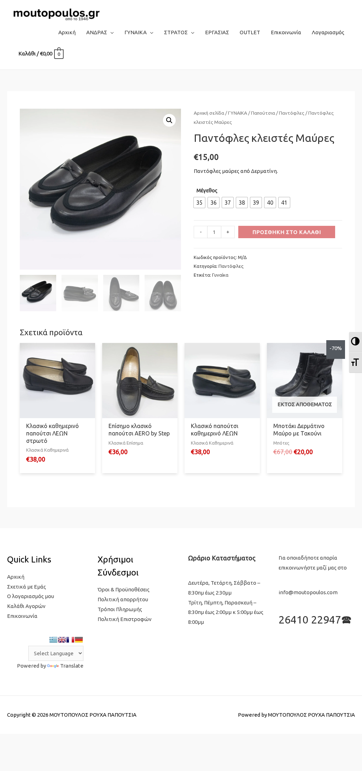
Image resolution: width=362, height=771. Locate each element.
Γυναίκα (220, 275)
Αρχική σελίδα (209, 113)
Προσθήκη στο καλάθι (286, 232)
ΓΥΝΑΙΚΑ (237, 113)
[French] (70, 640)
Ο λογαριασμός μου (30, 596)
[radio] (199, 202)
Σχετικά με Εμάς (26, 587)
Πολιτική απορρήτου (123, 599)
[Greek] (53, 640)
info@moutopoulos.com (308, 592)
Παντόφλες (291, 113)
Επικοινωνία (22, 616)
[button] (169, 120)
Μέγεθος (207, 190)
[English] (62, 640)
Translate (71, 666)
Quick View (57, 412)
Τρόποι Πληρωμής (120, 609)
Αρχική (15, 577)
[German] (79, 640)
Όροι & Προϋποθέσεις (124, 589)
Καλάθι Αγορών (26, 606)
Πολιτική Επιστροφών (125, 619)
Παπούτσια (263, 113)
